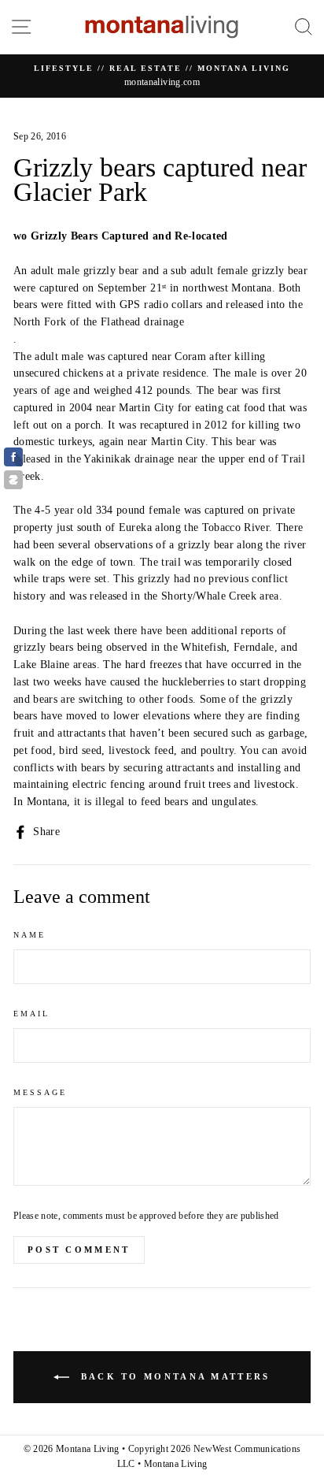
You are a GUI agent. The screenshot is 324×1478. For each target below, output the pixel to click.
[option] (162, 76)
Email (31, 1013)
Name (29, 934)
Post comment (79, 1249)
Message (40, 1092)
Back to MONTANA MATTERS (172, 1376)
